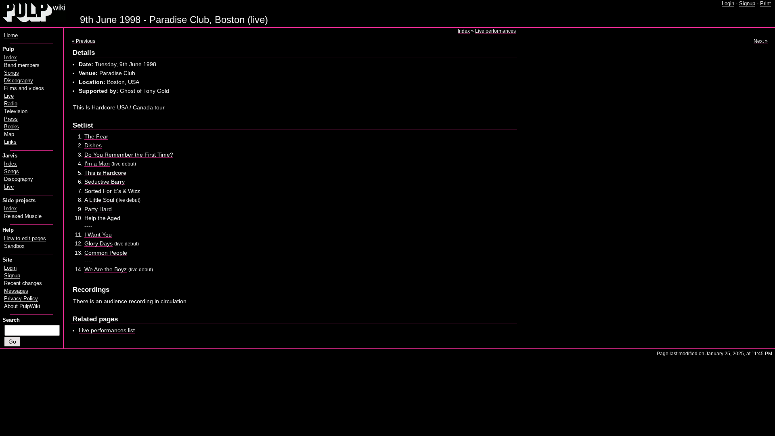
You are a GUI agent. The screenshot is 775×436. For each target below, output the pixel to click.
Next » (761, 41)
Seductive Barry (104, 181)
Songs (11, 73)
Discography (18, 81)
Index (464, 31)
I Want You (98, 234)
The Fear (96, 136)
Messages (16, 291)
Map (9, 134)
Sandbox (14, 246)
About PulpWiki (22, 306)
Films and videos (24, 88)
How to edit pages (25, 238)
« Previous (83, 41)
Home (11, 35)
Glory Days (98, 243)
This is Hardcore (105, 173)
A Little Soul (99, 200)
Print (765, 3)
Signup (747, 3)
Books (11, 127)
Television (15, 111)
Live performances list (107, 330)
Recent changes (23, 283)
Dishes (93, 145)
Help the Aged (102, 218)
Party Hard (98, 209)
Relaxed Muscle (23, 216)
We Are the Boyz (105, 269)
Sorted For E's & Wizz (112, 191)
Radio (10, 104)
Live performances (495, 31)
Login (728, 3)
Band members (22, 65)
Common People (105, 252)
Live (9, 96)
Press (11, 119)
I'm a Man (97, 163)
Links (10, 142)
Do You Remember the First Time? (128, 154)
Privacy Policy (21, 299)
